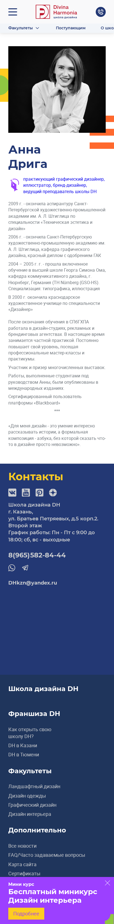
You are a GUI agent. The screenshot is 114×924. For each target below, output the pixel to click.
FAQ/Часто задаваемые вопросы (46, 855)
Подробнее (26, 913)
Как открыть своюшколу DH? (29, 732)
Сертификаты (24, 873)
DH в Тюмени (23, 754)
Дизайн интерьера (29, 814)
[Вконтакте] (12, 493)
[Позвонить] (101, 12)
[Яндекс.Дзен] (53, 493)
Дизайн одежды (27, 795)
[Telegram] (25, 567)
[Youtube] (26, 493)
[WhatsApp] (11, 567)
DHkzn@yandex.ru (32, 583)
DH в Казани (22, 745)
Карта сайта (22, 864)
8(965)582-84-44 (37, 555)
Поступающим (71, 27)
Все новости (22, 845)
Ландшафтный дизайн (34, 786)
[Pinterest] (39, 493)
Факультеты (20, 27)
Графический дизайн (32, 804)
